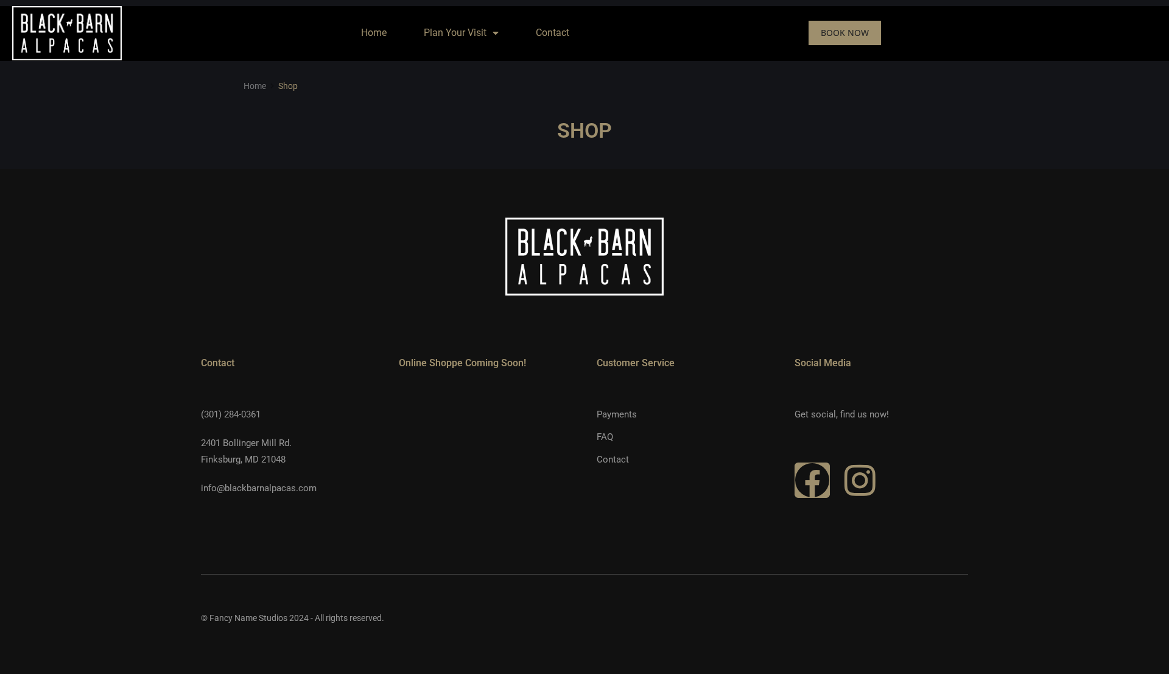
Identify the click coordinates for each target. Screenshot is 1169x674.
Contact (552, 32)
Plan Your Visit (455, 32)
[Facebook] (812, 480)
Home (374, 32)
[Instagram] (859, 480)
